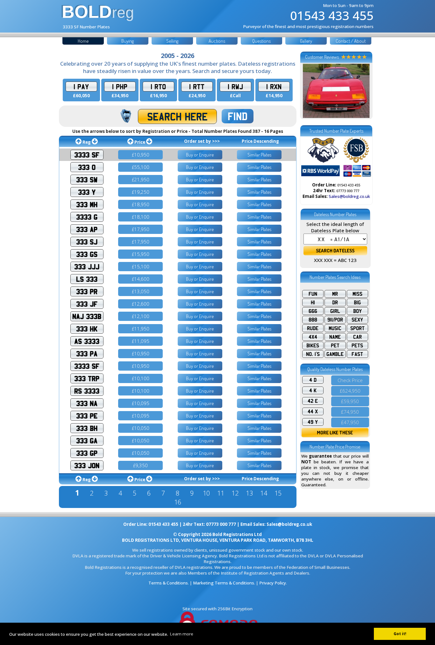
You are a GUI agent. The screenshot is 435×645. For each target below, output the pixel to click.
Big (357, 302)
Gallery (306, 41)
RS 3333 (86, 391)
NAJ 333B (86, 316)
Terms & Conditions (168, 583)
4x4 (313, 337)
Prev (309, 91)
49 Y (313, 422)
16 (177, 502)
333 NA (86, 403)
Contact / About (351, 41)
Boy (357, 311)
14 (263, 493)
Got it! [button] (400, 633)
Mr (335, 294)
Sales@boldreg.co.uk (349, 196)
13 (249, 493)
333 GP (86, 453)
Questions (261, 41)
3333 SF (86, 154)
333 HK (86, 328)
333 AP (86, 229)
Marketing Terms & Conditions (223, 583)
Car (357, 337)
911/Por (335, 319)
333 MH (86, 204)
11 (220, 493)
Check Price (350, 380)
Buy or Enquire (200, 155)
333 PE (86, 415)
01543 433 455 (332, 15)
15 (278, 493)
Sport (357, 328)
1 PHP (119, 86)
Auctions (217, 41)
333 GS (86, 254)
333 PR (86, 291)
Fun (313, 294)
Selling (172, 41)
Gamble (335, 354)
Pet (335, 345)
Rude (312, 328)
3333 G (86, 217)
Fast (357, 354)
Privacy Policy (272, 583)
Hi (313, 302)
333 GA (86, 440)
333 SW (86, 179)
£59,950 (350, 401)
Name (335, 337)
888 (313, 319)
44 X (313, 411)
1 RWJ (235, 86)
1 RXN (274, 86)
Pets (357, 345)
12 (235, 493)
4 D (313, 380)
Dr (335, 302)
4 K (313, 390)
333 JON (86, 465)
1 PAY (81, 86)
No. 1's (313, 354)
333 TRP (86, 378)
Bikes (312, 345)
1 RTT (196, 86)
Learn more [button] (181, 634)
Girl (335, 311)
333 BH (86, 428)
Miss (357, 294)
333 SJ (86, 241)
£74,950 (350, 412)
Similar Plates (259, 155)
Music (335, 328)
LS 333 (86, 279)
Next (363, 91)
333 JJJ (86, 266)
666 (313, 311)
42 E (313, 401)
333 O (87, 167)
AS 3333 (86, 341)
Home (83, 41)
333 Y (87, 192)
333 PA (86, 353)
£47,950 (350, 422)
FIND (237, 116)
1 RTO (158, 86)
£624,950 (350, 391)
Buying (127, 41)
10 (206, 493)
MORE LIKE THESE (335, 433)
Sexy (357, 319)
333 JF (86, 304)
